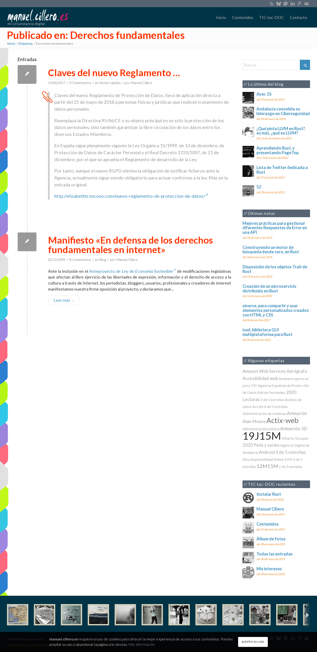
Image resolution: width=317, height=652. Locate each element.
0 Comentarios (80, 83)
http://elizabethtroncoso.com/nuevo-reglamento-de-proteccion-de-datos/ (129, 196)
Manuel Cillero (141, 83)
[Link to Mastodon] (285, 3)
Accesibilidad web (260, 378)
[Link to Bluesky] (278, 3)
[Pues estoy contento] (17, 614)
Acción (257, 406)
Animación (297, 413)
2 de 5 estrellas (272, 399)
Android (267, 452)
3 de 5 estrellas (290, 452)
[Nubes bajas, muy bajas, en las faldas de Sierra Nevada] (98, 614)
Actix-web (282, 420)
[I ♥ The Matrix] (287, 614)
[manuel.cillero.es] (37, 17)
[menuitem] (221, 17)
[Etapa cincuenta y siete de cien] (233, 614)
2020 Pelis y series (261, 445)
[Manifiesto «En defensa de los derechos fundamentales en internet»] (27, 241)
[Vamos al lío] (44, 614)
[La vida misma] (125, 614)
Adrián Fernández (271, 392)
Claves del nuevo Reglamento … (114, 72)
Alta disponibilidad (258, 459)
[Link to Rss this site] (271, 3)
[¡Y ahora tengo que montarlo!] (71, 614)
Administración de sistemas (264, 413)
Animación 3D (293, 428)
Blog (102, 260)
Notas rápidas (110, 83)
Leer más (62, 300)
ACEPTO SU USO (253, 641)
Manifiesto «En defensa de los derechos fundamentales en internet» (130, 244)
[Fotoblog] (306, 615)
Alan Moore (254, 421)
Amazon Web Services (264, 371)
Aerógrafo (297, 371)
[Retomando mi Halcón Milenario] (260, 614)
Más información (142, 644)
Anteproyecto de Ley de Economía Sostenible (131, 271)
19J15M (262, 435)
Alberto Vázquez (295, 438)
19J (254, 385)
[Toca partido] (179, 614)
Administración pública (261, 428)
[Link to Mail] (306, 3)
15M (288, 459)
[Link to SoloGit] (299, 3)
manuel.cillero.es (63, 639)
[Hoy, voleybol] (152, 614)
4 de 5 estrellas (276, 406)
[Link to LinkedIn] (292, 3)
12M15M (267, 466)
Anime (278, 459)
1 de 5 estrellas (290, 466)
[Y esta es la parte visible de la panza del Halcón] (206, 614)
